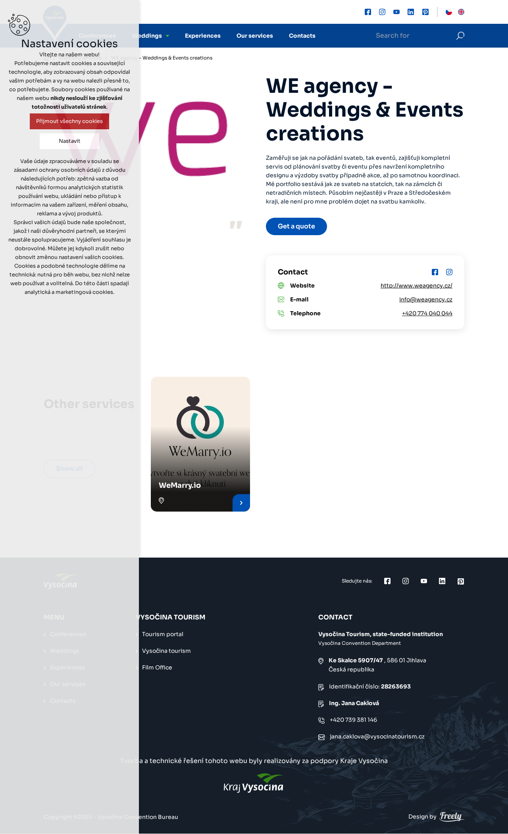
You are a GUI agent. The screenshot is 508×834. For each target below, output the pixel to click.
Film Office (157, 667)
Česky (449, 12)
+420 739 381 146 (353, 719)
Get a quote (296, 226)
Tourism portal (162, 634)
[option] (143, 137)
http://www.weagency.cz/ (416, 285)
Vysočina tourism (166, 650)
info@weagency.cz (425, 299)
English (461, 12)
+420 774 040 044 (427, 313)
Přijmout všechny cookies (69, 121)
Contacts (302, 35)
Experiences (203, 35)
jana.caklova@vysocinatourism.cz (377, 736)
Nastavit (70, 141)
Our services (255, 35)
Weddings (147, 35)
